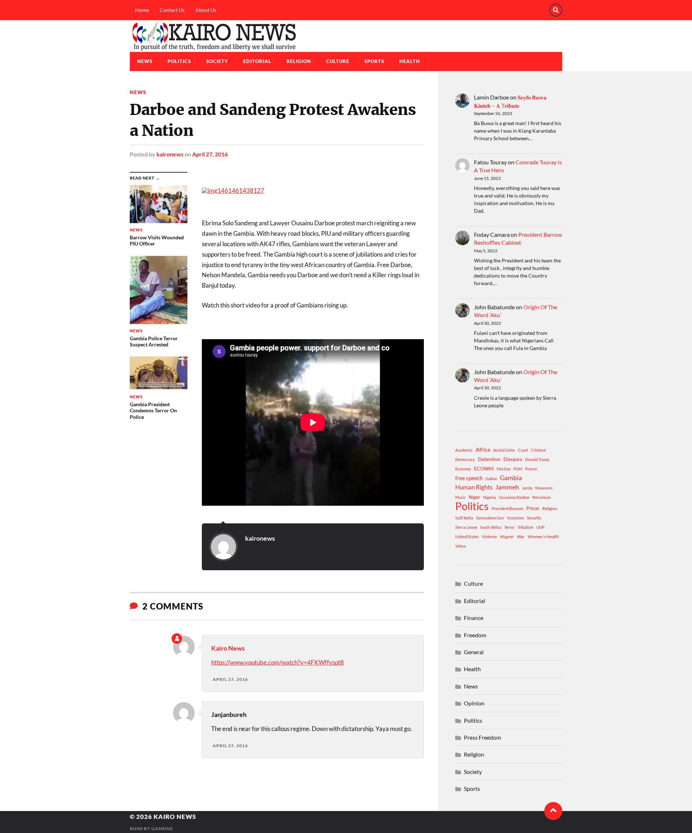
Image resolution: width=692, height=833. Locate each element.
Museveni (544, 488)
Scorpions (515, 517)
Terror (509, 527)
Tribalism (525, 527)
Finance (473, 617)
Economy (463, 468)
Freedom (475, 635)
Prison (532, 508)
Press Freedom (482, 737)
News (144, 61)
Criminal (538, 450)
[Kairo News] (346, 36)
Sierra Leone (466, 527)
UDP (540, 527)
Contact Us (172, 10)
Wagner (507, 536)
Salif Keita (464, 517)
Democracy (465, 459)
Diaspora (513, 459)
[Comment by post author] (177, 638)
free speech (469, 478)
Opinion (474, 703)
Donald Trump (537, 459)
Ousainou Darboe (514, 497)
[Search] (555, 10)
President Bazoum (507, 508)
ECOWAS (484, 468)
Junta (527, 488)
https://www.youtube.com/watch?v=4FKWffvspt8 (277, 662)
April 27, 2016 (210, 154)
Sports (374, 61)
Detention (489, 459)
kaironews (169, 154)
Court (523, 450)
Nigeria (489, 497)
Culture (337, 61)
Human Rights (473, 487)
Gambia (511, 478)
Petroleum (541, 497)
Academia (464, 450)
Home (142, 10)
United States (467, 536)
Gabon (491, 478)
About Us (205, 10)
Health (409, 61)
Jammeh (507, 487)
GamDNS (162, 828)
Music (460, 497)
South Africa (490, 527)
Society (217, 61)
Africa (482, 449)
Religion (299, 61)
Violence (489, 536)
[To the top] (553, 811)
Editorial (257, 61)
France (531, 468)
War (521, 536)
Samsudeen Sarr (490, 517)
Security (534, 517)
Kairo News (228, 648)
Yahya (460, 546)
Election (504, 468)
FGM (518, 468)
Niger (474, 497)
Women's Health (543, 536)
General (474, 651)
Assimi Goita (504, 450)
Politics (179, 61)
